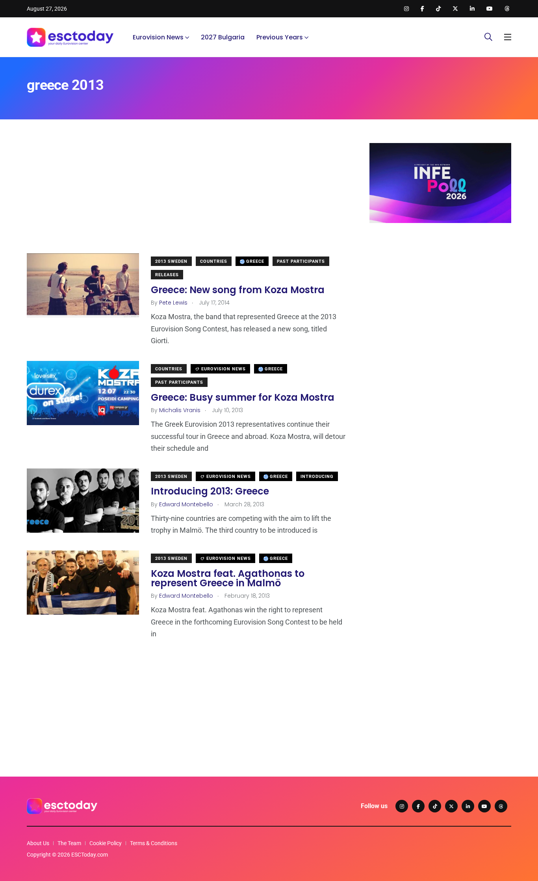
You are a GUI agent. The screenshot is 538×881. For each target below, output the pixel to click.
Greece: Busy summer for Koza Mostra (242, 397)
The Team (69, 843)
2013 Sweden (171, 261)
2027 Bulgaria (223, 37)
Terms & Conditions (153, 843)
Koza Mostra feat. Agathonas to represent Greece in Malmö (227, 578)
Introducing (317, 476)
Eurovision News (158, 37)
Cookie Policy (105, 843)
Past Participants (301, 261)
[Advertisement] (186, 198)
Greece (254, 261)
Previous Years (279, 37)
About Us (38, 843)
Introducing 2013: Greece (210, 491)
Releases (167, 274)
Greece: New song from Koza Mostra (238, 289)
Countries (213, 261)
